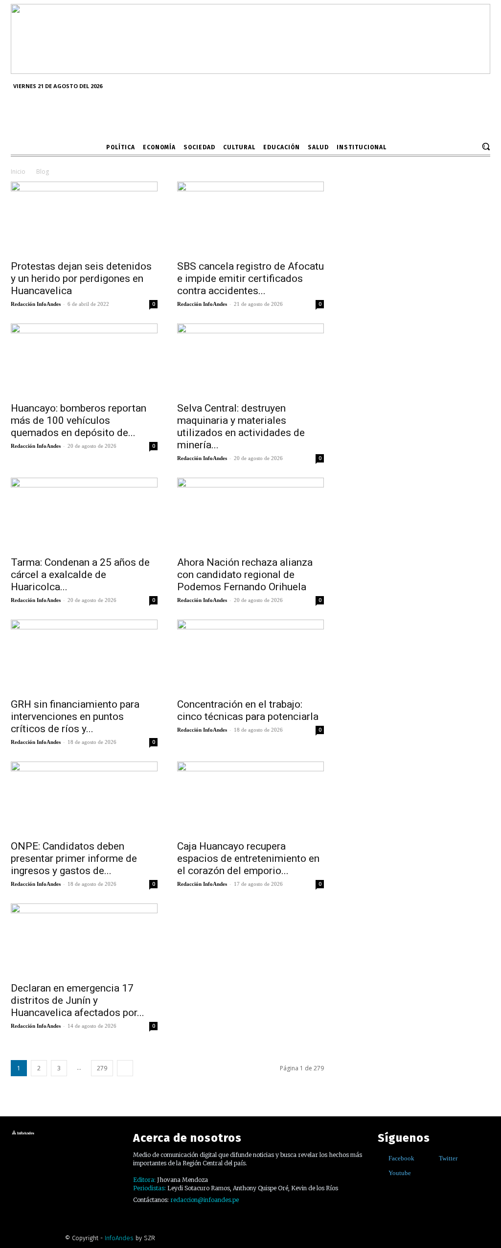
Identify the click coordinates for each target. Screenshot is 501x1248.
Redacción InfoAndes (36, 304)
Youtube (399, 1173)
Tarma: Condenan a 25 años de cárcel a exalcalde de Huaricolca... (80, 574)
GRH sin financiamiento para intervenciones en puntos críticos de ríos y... (75, 716)
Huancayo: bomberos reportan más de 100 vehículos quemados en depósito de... (78, 420)
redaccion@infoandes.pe (204, 1199)
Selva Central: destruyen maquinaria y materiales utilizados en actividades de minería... (241, 426)
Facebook (401, 1158)
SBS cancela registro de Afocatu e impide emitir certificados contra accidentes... (250, 278)
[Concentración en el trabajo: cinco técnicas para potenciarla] (250, 656)
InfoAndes (119, 1238)
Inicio (18, 171)
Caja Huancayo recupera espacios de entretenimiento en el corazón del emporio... (248, 858)
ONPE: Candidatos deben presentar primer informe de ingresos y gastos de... (74, 858)
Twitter (448, 1158)
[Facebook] (381, 1158)
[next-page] (125, 1068)
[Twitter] (431, 1158)
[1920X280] (250, 70)
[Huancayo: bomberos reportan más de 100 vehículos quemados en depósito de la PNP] (84, 360)
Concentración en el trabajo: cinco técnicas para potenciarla (248, 710)
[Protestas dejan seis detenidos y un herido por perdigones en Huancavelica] (84, 218)
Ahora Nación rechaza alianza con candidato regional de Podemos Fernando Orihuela (245, 574)
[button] (485, 146)
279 (102, 1068)
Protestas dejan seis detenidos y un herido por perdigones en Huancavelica (81, 278)
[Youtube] (381, 1173)
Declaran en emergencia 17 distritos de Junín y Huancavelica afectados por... (77, 1000)
